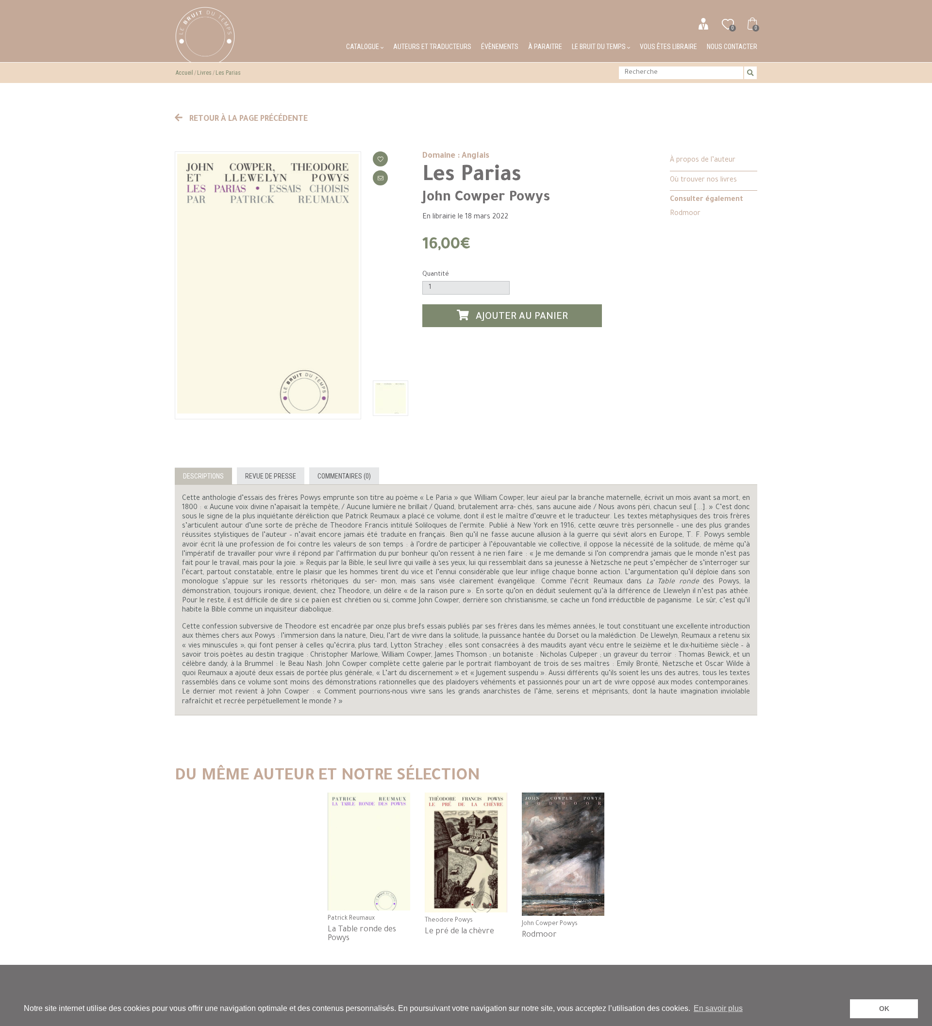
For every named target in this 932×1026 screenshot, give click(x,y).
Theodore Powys (449, 920)
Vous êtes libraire (668, 46)
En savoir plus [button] (718, 1008)
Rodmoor (685, 214)
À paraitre (545, 46)
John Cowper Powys (486, 198)
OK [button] (884, 1008)
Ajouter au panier (520, 317)
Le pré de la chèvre (459, 931)
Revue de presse (270, 476)
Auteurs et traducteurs (432, 46)
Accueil (184, 72)
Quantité (435, 274)
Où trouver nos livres (703, 180)
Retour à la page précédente (247, 119)
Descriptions (203, 476)
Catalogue (363, 46)
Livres (204, 72)
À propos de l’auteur (702, 161)
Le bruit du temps (599, 46)
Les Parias (228, 72)
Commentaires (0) (344, 476)
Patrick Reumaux (351, 918)
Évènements (499, 46)
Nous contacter (732, 46)
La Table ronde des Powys (362, 934)
